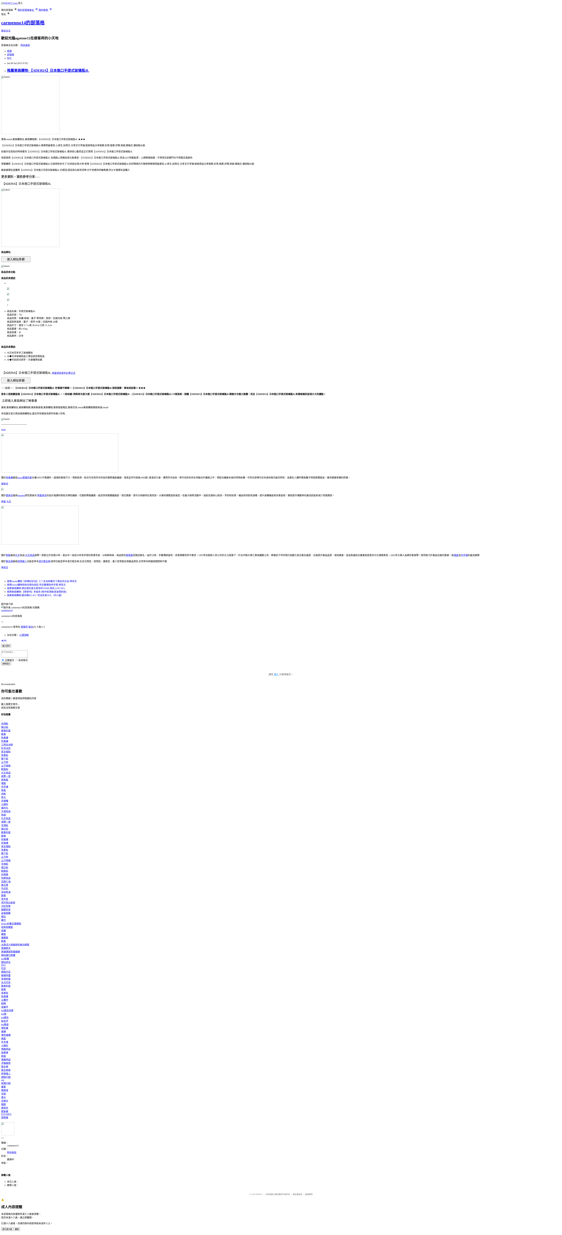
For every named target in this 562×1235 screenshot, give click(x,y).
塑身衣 (4, 483)
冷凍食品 (6, 811)
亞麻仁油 (6, 881)
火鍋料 (4, 804)
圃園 (3, 1104)
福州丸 (4, 808)
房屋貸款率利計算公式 (63, 373)
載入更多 (6, 646)
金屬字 (4, 1007)
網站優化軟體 (8, 955)
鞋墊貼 (4, 769)
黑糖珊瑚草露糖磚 (10, 951)
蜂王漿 (4, 885)
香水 (3, 1097)
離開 (17, 1229)
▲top (3, 640)
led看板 (5, 1024)
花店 (3, 968)
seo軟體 (5, 959)
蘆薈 (3, 1087)
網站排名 (6, 962)
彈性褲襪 (6, 1035)
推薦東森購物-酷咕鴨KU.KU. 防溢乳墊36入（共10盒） (35, 595)
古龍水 (4, 1101)
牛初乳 (4, 888)
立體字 (4, 1000)
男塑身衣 (42, 495)
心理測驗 (24, 635)
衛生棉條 (6, 1070)
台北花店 (6, 982)
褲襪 (3, 1031)
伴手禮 (464, 555)
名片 (9, 58)
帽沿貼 (4, 727)
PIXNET (259, 1194)
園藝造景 (6, 909)
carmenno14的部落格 (23, 22)
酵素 (3, 895)
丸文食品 (30, 555)
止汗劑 (4, 762)
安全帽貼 (6, 751)
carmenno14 (7, 610)
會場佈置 (6, 979)
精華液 (4, 1090)
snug (3, 429)
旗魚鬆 (129, 555)
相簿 (9, 51)
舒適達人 (22, 561)
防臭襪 (4, 741)
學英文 (4, 567)
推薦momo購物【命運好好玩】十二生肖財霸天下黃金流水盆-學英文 (42, 581)
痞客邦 (24, 627)
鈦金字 (4, 1021)
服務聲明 (309, 1194)
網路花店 (6, 972)
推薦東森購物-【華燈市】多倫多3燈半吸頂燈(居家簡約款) (37, 592)
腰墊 (3, 934)
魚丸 (3, 797)
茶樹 (3, 1094)
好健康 (4, 874)
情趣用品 (6, 1049)
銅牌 (3, 1003)
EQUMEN (6, 1114)
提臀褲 (4, 1117)
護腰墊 (4, 937)
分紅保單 (6, 906)
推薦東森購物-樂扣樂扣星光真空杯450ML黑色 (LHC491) (36, 588)
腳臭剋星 (27, 477)
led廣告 (5, 1017)
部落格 (10, 54)
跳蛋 (3, 1056)
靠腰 (3, 930)
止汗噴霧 (6, 766)
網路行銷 (6, 1077)
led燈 (3, 1014)
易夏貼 (4, 755)
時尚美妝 (25, 45)
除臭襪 (9, 477)
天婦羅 (4, 801)
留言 (30, 627)
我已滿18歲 (7, 1229)
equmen (21, 495)
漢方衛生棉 (44, 561)
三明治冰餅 (7, 744)
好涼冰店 (6, 748)
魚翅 (3, 815)
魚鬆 (3, 501)
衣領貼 (4, 723)
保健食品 (6, 878)
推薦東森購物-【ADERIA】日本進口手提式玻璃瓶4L (48, 70)
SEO (3, 965)
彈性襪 (4, 1028)
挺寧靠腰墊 (7, 927)
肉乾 (3, 794)
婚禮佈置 (6, 975)
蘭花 (3, 920)
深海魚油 (6, 892)
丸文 (8, 501)
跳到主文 (6, 31)
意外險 (4, 899)
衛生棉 (9, 561)
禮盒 (456, 555)
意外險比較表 (8, 902)
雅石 (3, 916)
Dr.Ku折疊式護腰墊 (11, 923)
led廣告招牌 (7, 1010)
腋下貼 (4, 758)
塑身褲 (4, 1111)
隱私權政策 (297, 1194)
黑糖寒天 (6, 948)
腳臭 (3, 734)
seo (2, 1080)
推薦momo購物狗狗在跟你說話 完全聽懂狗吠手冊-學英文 (36, 585)
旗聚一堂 (6, 776)
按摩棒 (4, 1052)
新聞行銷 (6, 1083)
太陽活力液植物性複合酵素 (15, 944)
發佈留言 (6, 664)
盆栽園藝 (6, 913)
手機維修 (6, 1063)
